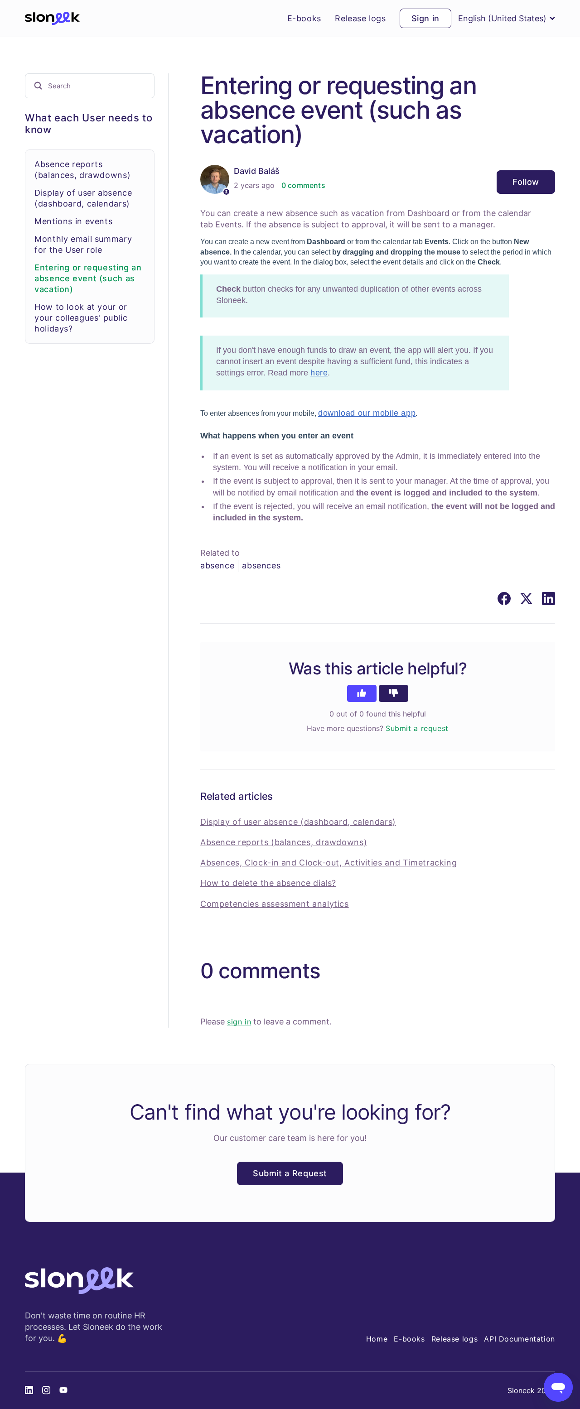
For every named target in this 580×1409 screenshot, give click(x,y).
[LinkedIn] (548, 598)
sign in (239, 1021)
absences (261, 565)
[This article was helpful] (362, 693)
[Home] (52, 18)
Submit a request (417, 728)
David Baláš (257, 171)
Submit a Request (290, 1173)
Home (377, 1338)
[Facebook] (504, 598)
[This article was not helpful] (393, 693)
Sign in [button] (425, 18)
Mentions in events (73, 221)
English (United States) (502, 18)
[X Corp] (526, 598)
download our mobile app (367, 413)
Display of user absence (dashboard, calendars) (298, 822)
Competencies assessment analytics (274, 904)
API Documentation (519, 1338)
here (319, 372)
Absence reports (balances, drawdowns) (283, 842)
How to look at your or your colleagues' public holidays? (81, 317)
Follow (525, 182)
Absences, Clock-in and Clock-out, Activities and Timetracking (328, 862)
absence (217, 565)
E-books (304, 18)
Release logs (360, 18)
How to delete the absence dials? (268, 883)
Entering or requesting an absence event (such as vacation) (88, 277)
